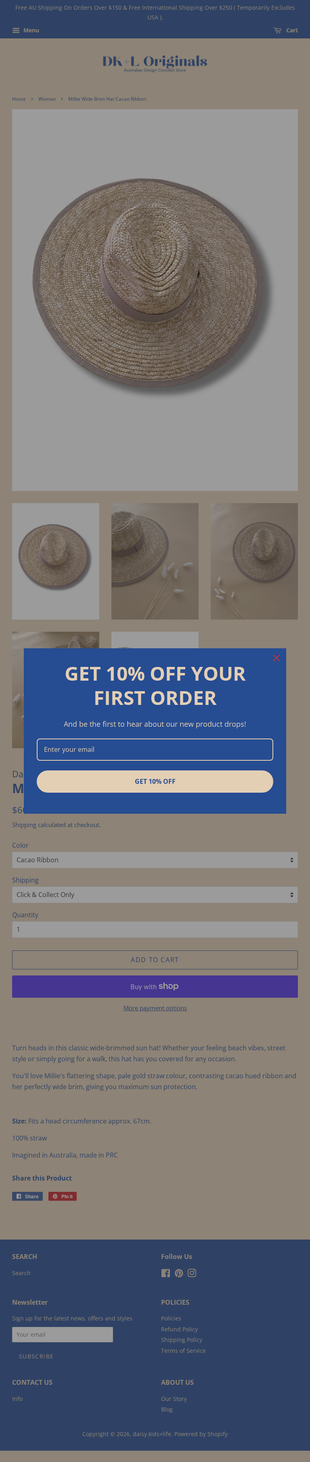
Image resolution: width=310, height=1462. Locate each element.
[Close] (276, 658)
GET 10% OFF (155, 781)
